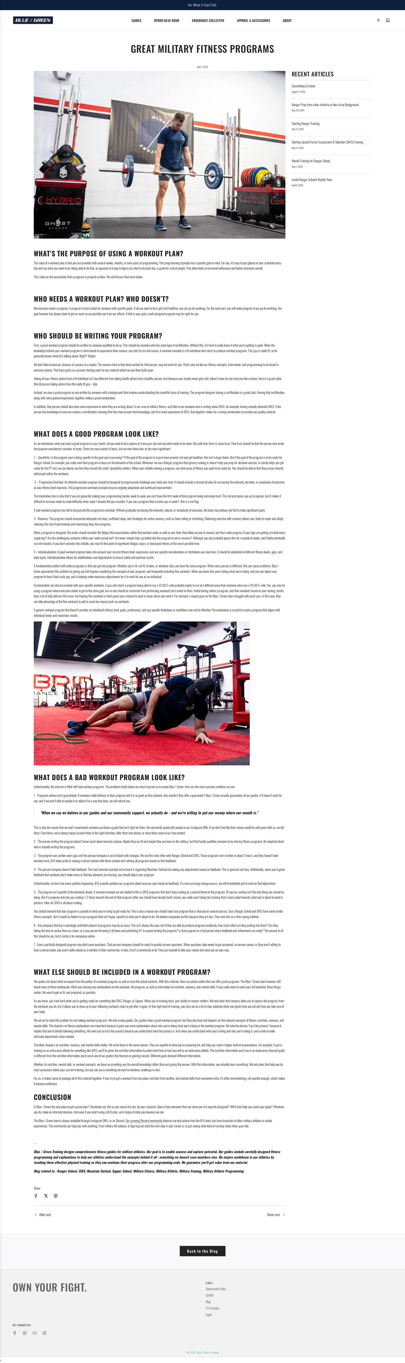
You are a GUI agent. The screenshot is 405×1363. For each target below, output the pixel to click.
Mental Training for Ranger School (311, 160)
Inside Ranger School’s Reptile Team (312, 179)
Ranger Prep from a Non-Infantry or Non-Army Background (325, 104)
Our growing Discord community (144, 1120)
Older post (45, 1214)
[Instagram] (24, 1333)
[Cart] (387, 20)
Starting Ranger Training (306, 123)
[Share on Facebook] (35, 1196)
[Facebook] (14, 1333)
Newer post (273, 1214)
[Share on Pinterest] (55, 1196)
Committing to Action (303, 85)
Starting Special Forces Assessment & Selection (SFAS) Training (327, 142)
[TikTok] (44, 1333)
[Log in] (378, 20)
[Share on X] (45, 1196)
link (95, 383)
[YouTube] (34, 1333)
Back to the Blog (202, 1251)
